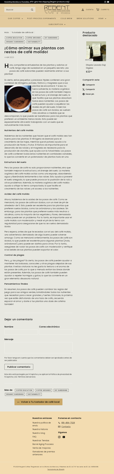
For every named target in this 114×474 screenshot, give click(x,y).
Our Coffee (14, 18)
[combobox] (19, 9)
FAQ (34, 436)
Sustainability (34, 42)
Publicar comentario (18, 366)
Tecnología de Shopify (55, 469)
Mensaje (8, 339)
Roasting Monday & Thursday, (17, 2)
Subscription (56, 24)
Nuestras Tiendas (41, 440)
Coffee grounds (33, 38)
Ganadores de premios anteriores (44, 453)
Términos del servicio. (27, 377)
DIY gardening (51, 38)
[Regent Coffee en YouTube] (108, 2)
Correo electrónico (49, 326)
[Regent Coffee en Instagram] (105, 2)
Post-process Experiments (41, 18)
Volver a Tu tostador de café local (40, 401)
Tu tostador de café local (22, 32)
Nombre (8, 326)
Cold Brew (66, 18)
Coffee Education (14, 38)
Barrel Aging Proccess (43, 444)
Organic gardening (15, 42)
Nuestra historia (40, 429)
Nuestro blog (39, 433)
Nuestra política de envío (42, 424)
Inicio (6, 32)
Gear (101, 18)
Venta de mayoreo (42, 448)
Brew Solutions (85, 18)
